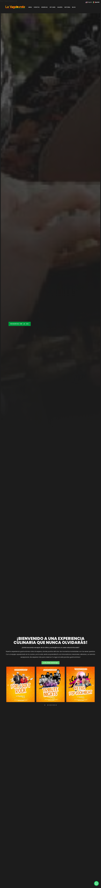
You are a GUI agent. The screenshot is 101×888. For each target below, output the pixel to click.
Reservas (44, 7)
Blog (74, 7)
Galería (59, 7)
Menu (30, 7)
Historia (67, 7)
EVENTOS (36, 7)
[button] (20, 324)
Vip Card (52, 7)
